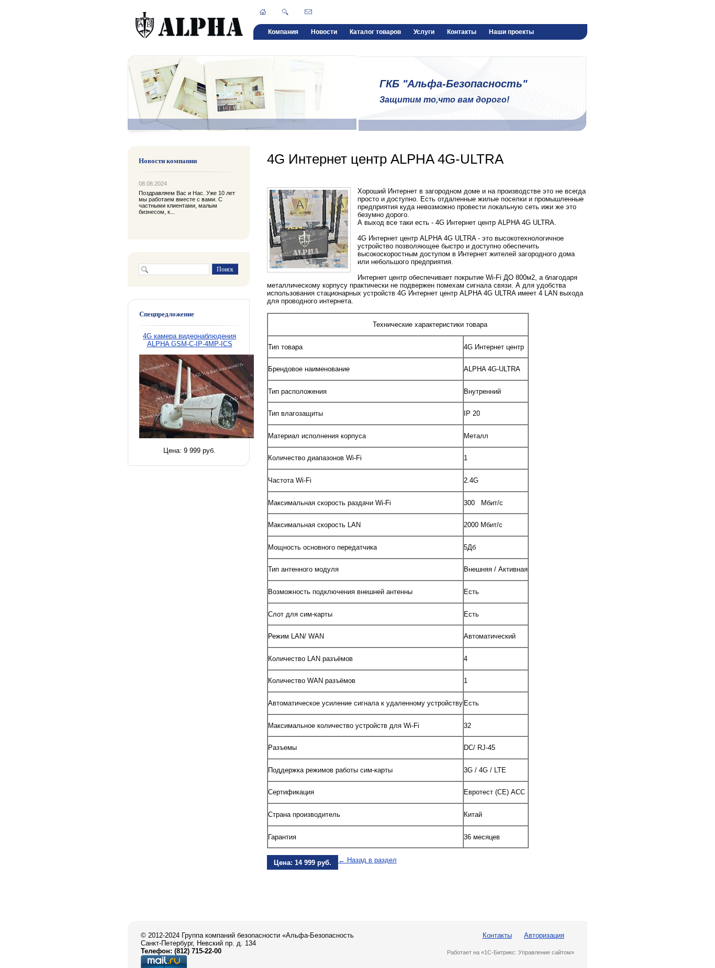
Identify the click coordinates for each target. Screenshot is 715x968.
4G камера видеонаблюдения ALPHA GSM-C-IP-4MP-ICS (189, 340)
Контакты (461, 32)
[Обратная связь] (308, 11)
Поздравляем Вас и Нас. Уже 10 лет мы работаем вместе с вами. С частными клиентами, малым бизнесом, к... (187, 202)
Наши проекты (511, 32)
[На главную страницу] (189, 37)
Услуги (424, 32)
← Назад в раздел (367, 860)
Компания (283, 32)
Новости (324, 32)
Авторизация (544, 935)
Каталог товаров (375, 32)
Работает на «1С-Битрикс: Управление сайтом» (510, 952)
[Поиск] (285, 12)
